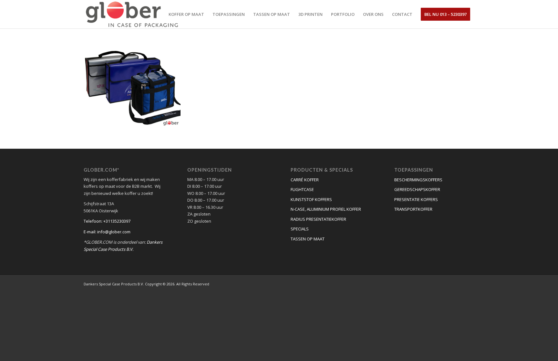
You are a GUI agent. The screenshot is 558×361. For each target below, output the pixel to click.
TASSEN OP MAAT (308, 239)
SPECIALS (300, 229)
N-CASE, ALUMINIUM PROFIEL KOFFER (326, 209)
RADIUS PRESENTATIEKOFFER (318, 219)
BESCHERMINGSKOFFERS (418, 180)
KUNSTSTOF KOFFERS (311, 199)
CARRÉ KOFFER (305, 180)
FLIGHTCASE (302, 189)
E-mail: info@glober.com (107, 232)
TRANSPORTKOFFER (413, 209)
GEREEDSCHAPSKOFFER (417, 189)
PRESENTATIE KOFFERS (416, 199)
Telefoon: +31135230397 (107, 221)
